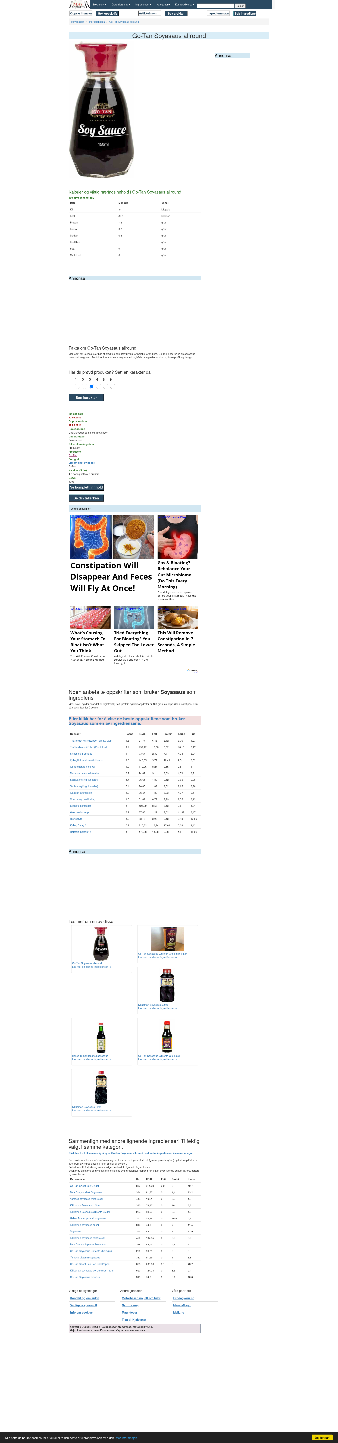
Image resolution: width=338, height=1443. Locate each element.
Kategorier (162, 4)
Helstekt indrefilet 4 (80, 832)
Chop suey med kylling (82, 799)
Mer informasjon (126, 1437)
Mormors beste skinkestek (84, 773)
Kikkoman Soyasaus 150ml (85, 1205)
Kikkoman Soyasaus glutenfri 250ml (90, 1212)
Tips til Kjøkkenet (134, 1319)
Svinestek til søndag (81, 753)
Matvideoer (129, 1312)
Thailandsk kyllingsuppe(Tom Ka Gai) (91, 740)
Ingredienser (142, 4)
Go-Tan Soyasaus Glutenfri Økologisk (91, 1251)
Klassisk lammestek (81, 792)
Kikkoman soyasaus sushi (84, 1225)
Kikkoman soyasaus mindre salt (87, 1238)
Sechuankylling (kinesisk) (84, 779)
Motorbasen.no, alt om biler (141, 1298)
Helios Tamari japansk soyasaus (88, 1218)
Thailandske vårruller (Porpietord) (89, 747)
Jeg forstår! (322, 1437)
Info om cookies (81, 1312)
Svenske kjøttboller (80, 805)
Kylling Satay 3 (78, 825)
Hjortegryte (76, 818)
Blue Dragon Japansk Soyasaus (88, 1244)
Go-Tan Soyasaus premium (85, 1277)
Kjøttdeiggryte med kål (82, 766)
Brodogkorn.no (183, 1298)
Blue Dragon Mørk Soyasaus (86, 1192)
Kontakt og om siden (84, 1298)
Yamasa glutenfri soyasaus (85, 1257)
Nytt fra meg (130, 1305)
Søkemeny (99, 4)
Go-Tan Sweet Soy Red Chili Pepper (90, 1264)
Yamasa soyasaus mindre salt (86, 1199)
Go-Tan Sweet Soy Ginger (84, 1185)
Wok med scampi (79, 812)
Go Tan (73, 455)
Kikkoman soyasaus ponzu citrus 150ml (92, 1270)
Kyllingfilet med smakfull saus (86, 760)
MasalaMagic (182, 1305)
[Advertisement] (135, 306)
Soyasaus (75, 1231)
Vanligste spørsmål (83, 1305)
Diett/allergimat (120, 4)
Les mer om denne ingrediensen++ (91, 966)
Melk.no (178, 1312)
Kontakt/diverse (183, 4)
